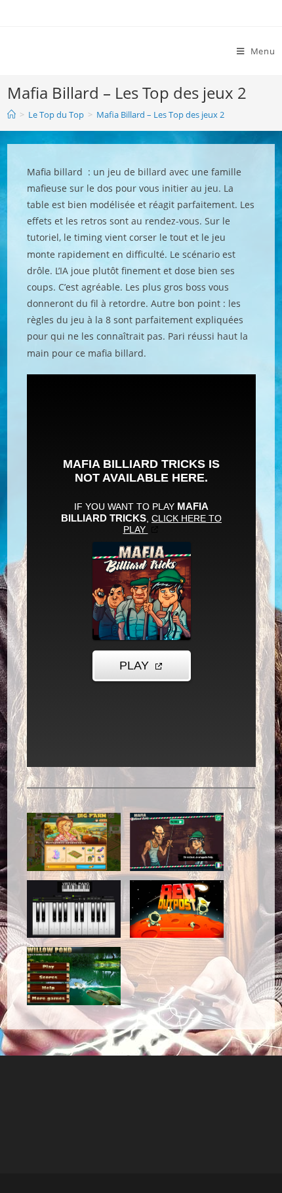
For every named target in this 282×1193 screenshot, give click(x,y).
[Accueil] (11, 114)
